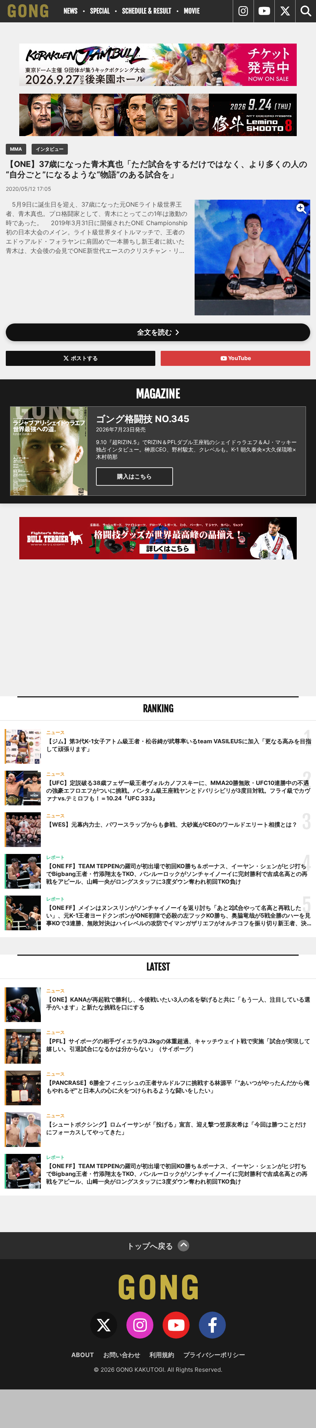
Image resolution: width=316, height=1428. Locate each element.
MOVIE (192, 11)
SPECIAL (99, 11)
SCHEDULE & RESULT (146, 11)
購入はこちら (134, 476)
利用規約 (162, 1355)
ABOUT (82, 1355)
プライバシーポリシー (214, 1355)
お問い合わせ (121, 1355)
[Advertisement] (158, 629)
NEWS (70, 11)
